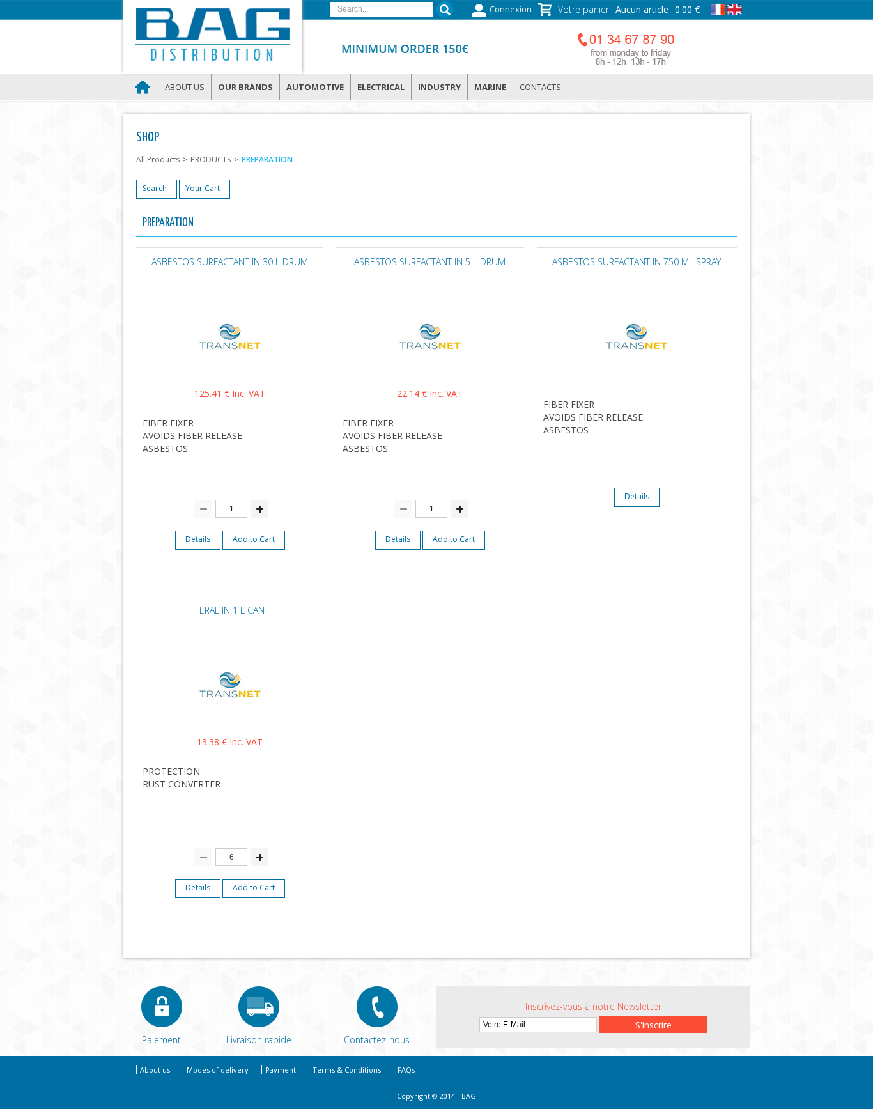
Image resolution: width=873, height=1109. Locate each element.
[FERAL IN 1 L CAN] (230, 718)
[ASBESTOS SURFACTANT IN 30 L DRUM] (230, 369)
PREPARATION (267, 159)
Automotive (315, 87)
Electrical (381, 87)
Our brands (245, 87)
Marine (490, 87)
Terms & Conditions (347, 1069)
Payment (280, 1069)
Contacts (540, 87)
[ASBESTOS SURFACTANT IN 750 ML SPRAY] (636, 369)
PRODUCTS (210, 159)
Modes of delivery (218, 1069)
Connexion (511, 9)
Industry (439, 87)
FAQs (406, 1069)
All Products (158, 159)
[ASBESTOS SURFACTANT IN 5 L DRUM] (430, 369)
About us (185, 87)
